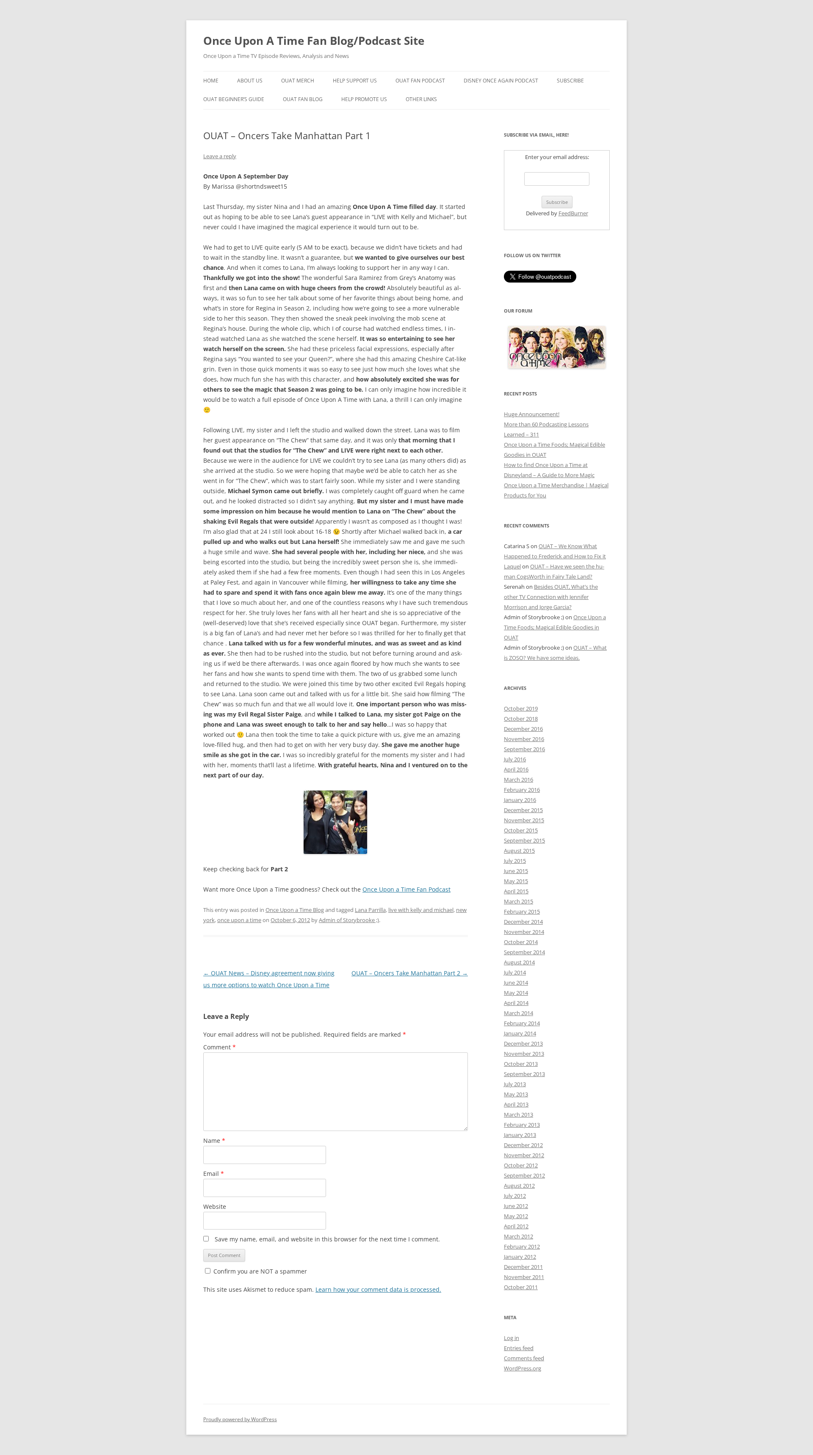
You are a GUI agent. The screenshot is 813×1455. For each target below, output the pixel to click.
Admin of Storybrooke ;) (349, 920)
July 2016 (515, 759)
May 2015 (516, 881)
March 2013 (518, 1114)
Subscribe (570, 80)
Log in (511, 1338)
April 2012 (516, 1226)
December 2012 (523, 1145)
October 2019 (521, 708)
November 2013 (524, 1053)
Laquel (512, 566)
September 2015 (524, 840)
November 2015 (524, 820)
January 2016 (520, 800)
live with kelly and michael (421, 910)
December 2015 (523, 810)
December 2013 (523, 1043)
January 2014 (520, 1033)
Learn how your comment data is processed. (378, 1289)
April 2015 (516, 891)
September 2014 (524, 952)
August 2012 (519, 1185)
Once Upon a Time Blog (294, 910)
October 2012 (521, 1165)
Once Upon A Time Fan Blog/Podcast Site (313, 40)
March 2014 (518, 1013)
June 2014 (516, 982)
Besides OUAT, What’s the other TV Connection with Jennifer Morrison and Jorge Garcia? (551, 597)
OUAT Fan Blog (303, 99)
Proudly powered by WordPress (240, 1419)
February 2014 (522, 1023)
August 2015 (519, 850)
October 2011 (521, 1287)
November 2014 (524, 932)
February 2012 (522, 1246)
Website (214, 1206)
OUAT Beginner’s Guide (233, 99)
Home (210, 80)
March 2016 (518, 779)
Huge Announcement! (531, 414)
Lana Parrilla (370, 910)
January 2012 (520, 1256)
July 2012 (515, 1196)
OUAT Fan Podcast (420, 80)
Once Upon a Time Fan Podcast (406, 889)
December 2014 (523, 921)
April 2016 (516, 769)
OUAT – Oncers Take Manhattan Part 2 (409, 973)
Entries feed (519, 1348)
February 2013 (522, 1124)
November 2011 (524, 1277)
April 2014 (516, 1003)
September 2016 (524, 749)
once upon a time (239, 920)
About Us (250, 80)
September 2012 (524, 1175)
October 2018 (521, 718)
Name (214, 1141)
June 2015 (516, 871)
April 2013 (516, 1104)
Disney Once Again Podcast (501, 80)
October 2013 (521, 1064)
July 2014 (515, 972)
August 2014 (519, 962)
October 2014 (521, 942)
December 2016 (523, 729)
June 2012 (516, 1206)
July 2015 (515, 861)
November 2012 (524, 1155)
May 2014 (516, 993)
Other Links (421, 99)
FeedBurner (573, 213)
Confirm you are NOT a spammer (259, 1271)
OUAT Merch (297, 80)
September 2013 (524, 1074)
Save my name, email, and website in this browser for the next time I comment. (327, 1239)
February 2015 (522, 911)
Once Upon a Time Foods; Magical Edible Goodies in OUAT (555, 627)
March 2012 (518, 1236)
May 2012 (516, 1216)
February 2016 (522, 789)
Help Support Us (355, 80)
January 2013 (520, 1135)
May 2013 (516, 1094)
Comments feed (524, 1358)
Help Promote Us (364, 99)
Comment (219, 1047)
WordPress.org (522, 1368)
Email (213, 1173)
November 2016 (524, 739)
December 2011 (523, 1267)
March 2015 (518, 901)
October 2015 (521, 830)
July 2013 (515, 1084)
